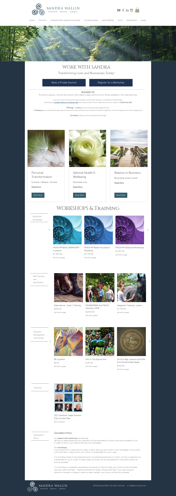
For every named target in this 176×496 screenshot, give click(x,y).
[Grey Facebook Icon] (123, 10)
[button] (137, 10)
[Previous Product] (49, 229)
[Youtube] (119, 10)
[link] (46, 175)
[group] (98, 237)
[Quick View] (67, 230)
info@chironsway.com (137, 486)
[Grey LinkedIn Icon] (127, 10)
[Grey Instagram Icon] (131, 10)
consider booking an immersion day (66, 102)
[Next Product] (147, 229)
